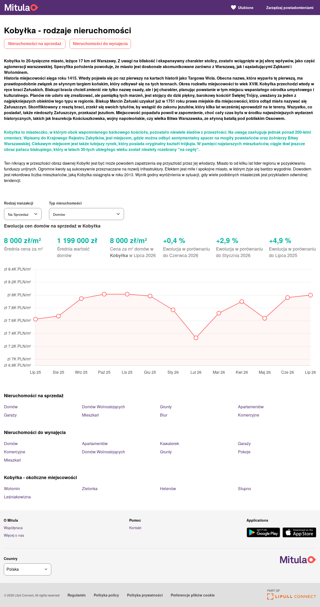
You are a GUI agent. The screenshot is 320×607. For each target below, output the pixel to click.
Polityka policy (106, 594)
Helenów (168, 488)
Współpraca (13, 527)
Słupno (244, 488)
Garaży (10, 415)
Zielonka (90, 488)
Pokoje (244, 452)
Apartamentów (251, 407)
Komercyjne (248, 415)
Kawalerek (169, 443)
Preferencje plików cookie (193, 594)
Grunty (166, 407)
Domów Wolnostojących (103, 407)
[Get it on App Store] (299, 532)
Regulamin (77, 594)
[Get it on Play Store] (263, 533)
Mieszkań (90, 415)
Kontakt (135, 527)
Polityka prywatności (145, 594)
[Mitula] (21, 7)
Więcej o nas (14, 535)
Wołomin (12, 488)
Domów (11, 407)
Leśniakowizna (17, 497)
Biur (163, 415)
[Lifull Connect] (291, 598)
